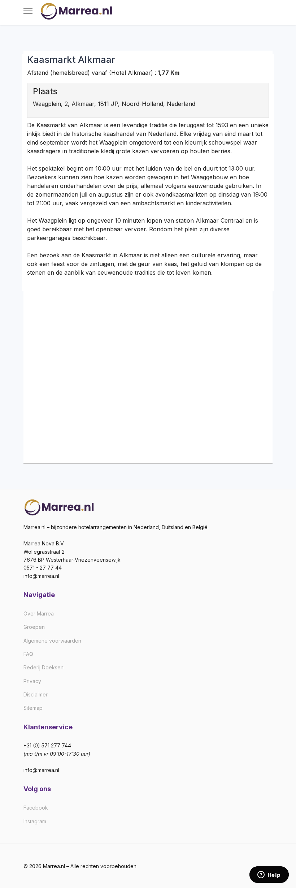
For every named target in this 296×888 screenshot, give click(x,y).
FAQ (28, 654)
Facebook (35, 808)
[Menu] (27, 11)
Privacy (32, 681)
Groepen (34, 627)
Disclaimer (35, 694)
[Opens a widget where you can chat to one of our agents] (269, 875)
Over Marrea (38, 613)
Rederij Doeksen (43, 667)
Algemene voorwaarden (52, 641)
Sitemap (33, 708)
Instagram (34, 821)
